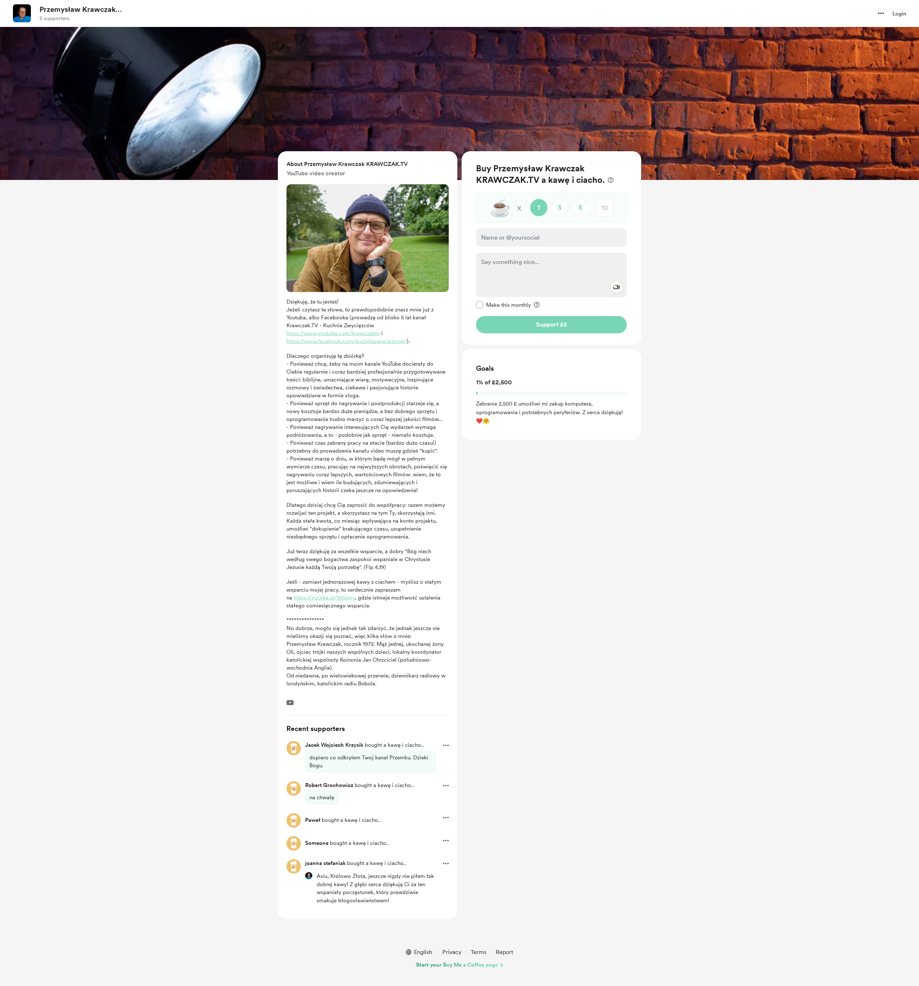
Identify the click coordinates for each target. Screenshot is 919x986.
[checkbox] (503, 304)
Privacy (451, 952)
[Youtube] (290, 702)
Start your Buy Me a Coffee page (457, 965)
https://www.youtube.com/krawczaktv (333, 333)
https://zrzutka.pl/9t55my (324, 597)
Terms (478, 952)
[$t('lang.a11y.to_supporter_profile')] (308, 875)
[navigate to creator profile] (22, 13)
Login (899, 13)
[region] (551, 248)
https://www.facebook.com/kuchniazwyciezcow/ (346, 341)
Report (504, 952)
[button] (881, 13)
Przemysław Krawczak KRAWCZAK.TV (77, 9)
